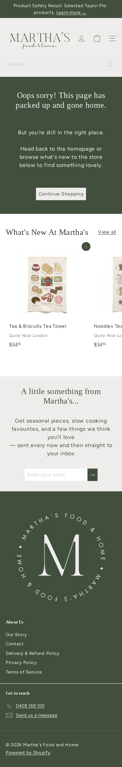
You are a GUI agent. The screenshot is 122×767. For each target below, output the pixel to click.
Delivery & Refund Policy (33, 653)
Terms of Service (24, 672)
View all (107, 232)
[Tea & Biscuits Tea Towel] (48, 298)
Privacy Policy (21, 662)
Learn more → (71, 12)
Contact (15, 643)
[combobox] (61, 64)
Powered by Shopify (28, 752)
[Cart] (97, 38)
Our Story (16, 634)
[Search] (109, 64)
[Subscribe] (92, 474)
